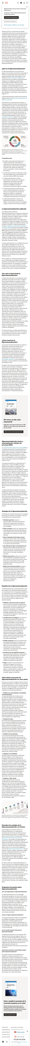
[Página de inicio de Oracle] (6, 3)
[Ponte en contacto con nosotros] (27, 3)
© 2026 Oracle (5, 1027)
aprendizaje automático (8, 359)
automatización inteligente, (16, 78)
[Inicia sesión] (24, 3)
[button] (3, 3)
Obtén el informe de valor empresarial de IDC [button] (13, 431)
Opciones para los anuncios (17, 1029)
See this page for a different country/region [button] (14, 25)
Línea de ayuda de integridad (8, 1036)
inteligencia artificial (7, 117)
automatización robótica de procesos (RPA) (14, 447)
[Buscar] (18, 3)
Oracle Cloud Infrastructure (16, 848)
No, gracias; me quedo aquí (10, 21)
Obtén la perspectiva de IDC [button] (10, 1014)
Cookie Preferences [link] (6, 1029)
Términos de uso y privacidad (17, 1027)
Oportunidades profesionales (8, 1032)
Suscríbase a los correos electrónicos (9, 1034)
